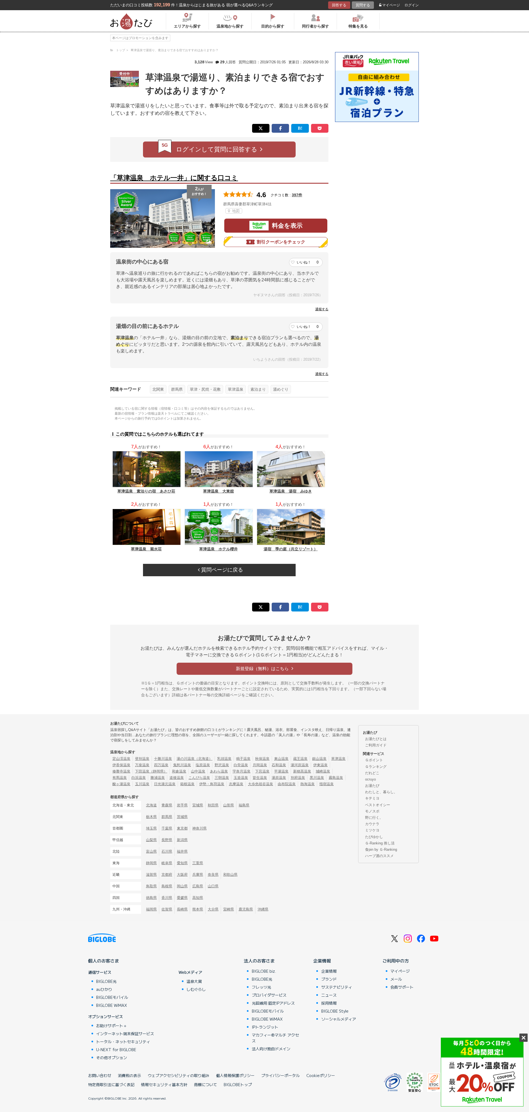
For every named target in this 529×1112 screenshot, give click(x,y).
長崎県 (182, 909)
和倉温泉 (179, 771)
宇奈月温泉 (241, 771)
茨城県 (182, 817)
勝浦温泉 (157, 778)
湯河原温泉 (300, 765)
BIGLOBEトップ (238, 1084)
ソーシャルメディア (338, 1019)
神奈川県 (199, 828)
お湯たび (372, 786)
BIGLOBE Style (335, 1011)
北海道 (151, 805)
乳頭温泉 (224, 759)
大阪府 (182, 874)
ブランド (329, 979)
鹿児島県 (246, 909)
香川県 (166, 898)
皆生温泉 (260, 778)
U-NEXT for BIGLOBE (116, 1049)
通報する (321, 309)
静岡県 (151, 863)
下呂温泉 (262, 771)
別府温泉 (298, 778)
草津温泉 (235, 389)
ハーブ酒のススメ (379, 856)
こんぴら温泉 (199, 778)
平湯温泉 (281, 771)
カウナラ (372, 824)
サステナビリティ (336, 987)
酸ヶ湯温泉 (121, 784)
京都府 (166, 874)
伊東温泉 (320, 765)
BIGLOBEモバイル (112, 997)
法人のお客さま (259, 960)
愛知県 (182, 863)
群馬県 (177, 389)
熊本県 (197, 909)
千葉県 (166, 828)
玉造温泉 (241, 778)
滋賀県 (151, 874)
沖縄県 (263, 909)
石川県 (166, 851)
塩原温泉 (203, 765)
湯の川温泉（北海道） (194, 759)
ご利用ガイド (376, 745)
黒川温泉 (317, 778)
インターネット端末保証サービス (125, 1033)
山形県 (228, 805)
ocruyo (370, 779)
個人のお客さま (103, 960)
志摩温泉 (236, 784)
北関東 (158, 389)
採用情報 (329, 1003)
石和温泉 (279, 765)
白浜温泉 (138, 778)
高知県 (197, 898)
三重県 (197, 863)
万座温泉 (142, 765)
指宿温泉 (326, 784)
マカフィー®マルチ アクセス (275, 1037)
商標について (205, 1084)
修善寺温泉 (121, 771)
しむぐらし (196, 989)
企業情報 (322, 960)
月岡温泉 (260, 765)
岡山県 (182, 886)
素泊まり (258, 389)
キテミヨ (372, 798)
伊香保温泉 (121, 765)
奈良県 (213, 874)
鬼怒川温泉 (182, 765)
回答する (339, 5)
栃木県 (151, 817)
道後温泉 (176, 778)
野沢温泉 (222, 765)
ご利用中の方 (395, 960)
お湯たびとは (376, 739)
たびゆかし (374, 837)
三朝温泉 (222, 778)
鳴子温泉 (243, 759)
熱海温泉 (307, 784)
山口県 (213, 886)
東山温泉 (281, 759)
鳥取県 (151, 886)
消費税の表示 (129, 1075)
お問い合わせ (99, 1075)
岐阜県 (166, 863)
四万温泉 (161, 765)
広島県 (197, 886)
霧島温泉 (336, 778)
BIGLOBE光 (106, 981)
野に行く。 (374, 817)
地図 (235, 211)
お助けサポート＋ (111, 1025)
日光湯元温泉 (165, 784)
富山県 (151, 851)
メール (396, 979)
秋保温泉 (262, 759)
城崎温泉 (323, 771)
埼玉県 (151, 828)
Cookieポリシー (320, 1075)
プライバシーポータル (280, 1075)
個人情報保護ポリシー (235, 1075)
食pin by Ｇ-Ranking (381, 849)
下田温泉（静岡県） (151, 771)
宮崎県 (228, 909)
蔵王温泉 (300, 759)
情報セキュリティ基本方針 (164, 1084)
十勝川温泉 (163, 759)
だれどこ (372, 773)
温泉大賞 (194, 981)
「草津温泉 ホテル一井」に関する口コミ (174, 177)
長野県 (166, 840)
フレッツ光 (261, 987)
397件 (297, 195)
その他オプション (111, 1057)
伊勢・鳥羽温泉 (211, 784)
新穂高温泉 (302, 771)
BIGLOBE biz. (264, 971)
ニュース (329, 995)
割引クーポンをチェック (281, 242)
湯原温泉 (279, 778)
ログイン (411, 5)
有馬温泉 (119, 778)
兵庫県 (197, 874)
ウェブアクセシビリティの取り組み (178, 1075)
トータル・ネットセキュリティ (123, 1041)
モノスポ (372, 811)
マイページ (391, 5)
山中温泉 (198, 771)
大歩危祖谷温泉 (260, 784)
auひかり (104, 989)
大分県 (213, 909)
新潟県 (182, 840)
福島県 (244, 805)
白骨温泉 (241, 765)
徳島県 (151, 898)
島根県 (166, 886)
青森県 (166, 805)
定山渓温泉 (121, 759)
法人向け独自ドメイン (271, 1048)
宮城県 (197, 805)
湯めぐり (280, 389)
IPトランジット (265, 1027)
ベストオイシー (377, 805)
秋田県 (213, 805)
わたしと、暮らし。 (381, 792)
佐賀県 (166, 909)
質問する (363, 5)
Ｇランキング (376, 767)
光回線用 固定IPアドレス (273, 1003)
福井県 (182, 851)
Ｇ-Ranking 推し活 (380, 843)
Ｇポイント (374, 760)
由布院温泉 (287, 784)
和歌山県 (230, 874)
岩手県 (182, 805)
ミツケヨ (372, 830)
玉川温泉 (142, 784)
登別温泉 (142, 759)
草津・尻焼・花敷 (205, 389)
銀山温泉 (319, 759)
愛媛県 (182, 898)
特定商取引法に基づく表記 (111, 1084)
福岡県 (151, 909)
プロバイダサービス (269, 995)
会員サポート (402, 987)
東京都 (182, 828)
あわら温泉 (219, 771)
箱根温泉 (187, 784)
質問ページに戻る (221, 570)
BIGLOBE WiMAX (111, 1005)
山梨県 (151, 840)
